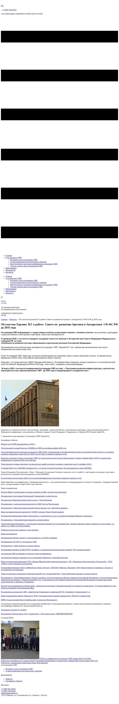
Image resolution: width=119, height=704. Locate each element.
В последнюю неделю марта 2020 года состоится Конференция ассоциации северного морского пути (41, 478)
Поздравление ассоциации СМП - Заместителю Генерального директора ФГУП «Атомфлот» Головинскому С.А (45, 592)
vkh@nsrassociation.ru (9, 693)
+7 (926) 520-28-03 (9, 10)
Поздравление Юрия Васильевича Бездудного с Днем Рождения (26, 500)
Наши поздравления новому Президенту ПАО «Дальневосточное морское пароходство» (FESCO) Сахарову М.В (45, 596)
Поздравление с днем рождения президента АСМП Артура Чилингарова (30, 504)
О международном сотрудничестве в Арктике (28, 262)
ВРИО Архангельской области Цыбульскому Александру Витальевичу (29, 600)
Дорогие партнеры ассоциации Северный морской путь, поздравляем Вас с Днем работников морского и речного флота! (49, 574)
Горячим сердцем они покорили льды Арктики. (20, 530)
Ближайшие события (14, 681)
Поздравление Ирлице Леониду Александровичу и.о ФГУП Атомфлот (29, 538)
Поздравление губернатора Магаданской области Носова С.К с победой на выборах (34, 508)
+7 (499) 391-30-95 (8, 689)
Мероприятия (11, 268)
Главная (9, 256)
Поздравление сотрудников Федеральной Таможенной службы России (29, 496)
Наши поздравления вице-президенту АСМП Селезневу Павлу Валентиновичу (32, 512)
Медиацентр (10, 270)
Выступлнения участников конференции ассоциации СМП (33, 264)
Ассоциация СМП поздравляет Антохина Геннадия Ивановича (26, 554)
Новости (13, 319)
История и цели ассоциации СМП (23, 260)
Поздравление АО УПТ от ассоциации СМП (18, 542)
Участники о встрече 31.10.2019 (13, 610)
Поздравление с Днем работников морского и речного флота (25, 520)
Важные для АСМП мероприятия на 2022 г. (18, 444)
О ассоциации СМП (14, 258)
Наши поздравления (9, 534)
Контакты (9, 272)
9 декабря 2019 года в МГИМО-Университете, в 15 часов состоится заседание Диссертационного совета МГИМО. (46, 468)
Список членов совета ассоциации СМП (26, 266)
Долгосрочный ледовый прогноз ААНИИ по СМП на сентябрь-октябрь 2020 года (33, 448)
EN (2, 6)
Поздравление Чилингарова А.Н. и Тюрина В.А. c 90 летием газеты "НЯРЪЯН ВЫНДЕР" (37, 614)
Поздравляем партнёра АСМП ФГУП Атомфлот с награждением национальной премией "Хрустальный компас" (46, 550)
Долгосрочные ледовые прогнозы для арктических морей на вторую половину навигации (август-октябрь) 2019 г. (46, 464)
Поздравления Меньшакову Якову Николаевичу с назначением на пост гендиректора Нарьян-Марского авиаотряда (46, 516)
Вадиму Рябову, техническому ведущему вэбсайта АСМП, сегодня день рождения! (33, 492)
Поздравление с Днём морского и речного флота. (20, 546)
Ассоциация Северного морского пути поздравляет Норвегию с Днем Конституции (34, 558)
